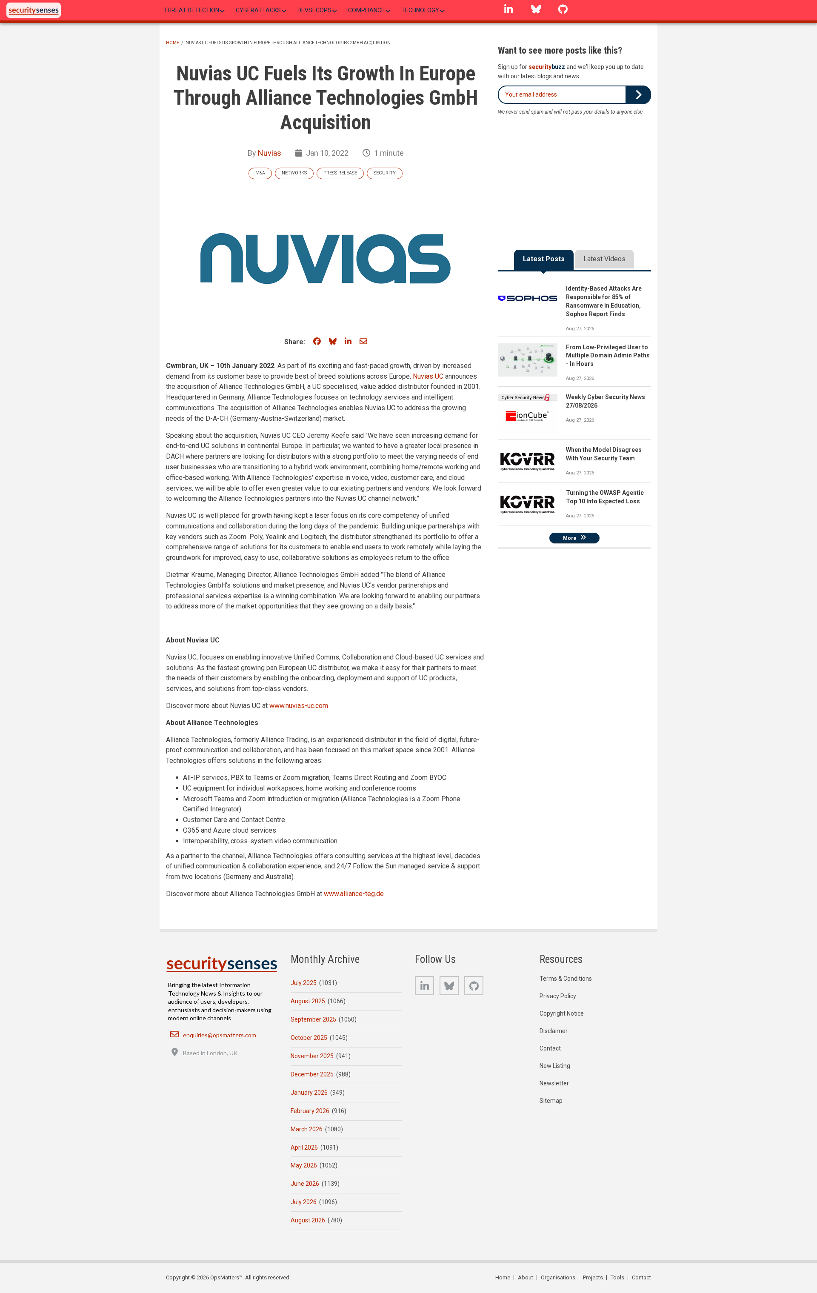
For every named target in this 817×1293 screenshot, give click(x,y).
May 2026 (304, 1165)
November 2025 (312, 1056)
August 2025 (308, 1001)
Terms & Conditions (566, 978)
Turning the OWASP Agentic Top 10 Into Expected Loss (605, 497)
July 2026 (304, 1202)
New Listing (555, 1065)
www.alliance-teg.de (354, 894)
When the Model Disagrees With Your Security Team (604, 454)
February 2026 (310, 1110)
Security (385, 173)
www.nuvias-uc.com (298, 706)
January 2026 (309, 1092)
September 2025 (313, 1019)
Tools (617, 1277)
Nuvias (269, 152)
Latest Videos (604, 259)
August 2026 (308, 1220)
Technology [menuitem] (420, 10)
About (525, 1277)
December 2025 (312, 1074)
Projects (593, 1277)
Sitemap (551, 1100)
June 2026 (305, 1183)
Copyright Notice (562, 1013)
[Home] (33, 10)
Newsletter (554, 1083)
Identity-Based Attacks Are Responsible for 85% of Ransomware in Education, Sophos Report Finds (604, 301)
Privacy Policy (558, 996)
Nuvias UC (428, 376)
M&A (260, 173)
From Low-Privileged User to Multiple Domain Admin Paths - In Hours (608, 356)
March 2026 (307, 1129)
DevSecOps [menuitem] (314, 10)
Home (172, 42)
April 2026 (304, 1147)
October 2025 (309, 1037)
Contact (550, 1048)
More (570, 538)
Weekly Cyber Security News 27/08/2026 (605, 401)
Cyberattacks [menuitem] (258, 10)
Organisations (558, 1277)
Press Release (340, 173)
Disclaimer (554, 1031)
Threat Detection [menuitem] (191, 10)
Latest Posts (544, 259)
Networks (294, 173)
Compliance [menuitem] (366, 10)
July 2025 (304, 982)
